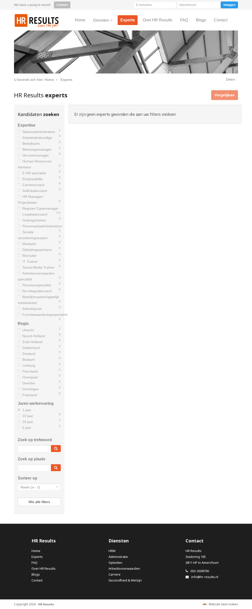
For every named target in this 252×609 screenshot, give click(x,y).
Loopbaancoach (34, 214)
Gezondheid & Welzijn (125, 580)
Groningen (30, 389)
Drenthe (28, 383)
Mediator (29, 244)
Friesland (29, 395)
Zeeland (28, 354)
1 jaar (26, 410)
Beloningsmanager (37, 149)
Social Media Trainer (38, 267)
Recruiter (29, 256)
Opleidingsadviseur (37, 250)
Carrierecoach (33, 185)
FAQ (34, 562)
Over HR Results (44, 568)
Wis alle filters (39, 502)
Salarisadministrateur (38, 132)
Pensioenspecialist (36, 285)
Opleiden (115, 562)
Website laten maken (223, 604)
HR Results (37, 21)
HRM (112, 551)
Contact (37, 580)
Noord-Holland (33, 336)
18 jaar (27, 422)
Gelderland (31, 348)
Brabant (28, 360)
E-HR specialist (34, 173)
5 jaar (26, 428)
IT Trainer (30, 261)
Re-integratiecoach (37, 291)
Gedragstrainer (34, 220)
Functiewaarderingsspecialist (44, 315)
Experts (37, 556)
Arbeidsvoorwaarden (124, 568)
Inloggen (229, 5)
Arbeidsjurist (32, 309)
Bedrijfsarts (31, 143)
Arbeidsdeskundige (37, 138)
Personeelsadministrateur (42, 226)
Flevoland (30, 371)
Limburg (28, 365)
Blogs (36, 574)
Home (36, 551)
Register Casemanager (40, 208)
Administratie (118, 556)
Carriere (115, 574)
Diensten (101, 20)
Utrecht (28, 330)
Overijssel (30, 377)
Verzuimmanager (35, 155)
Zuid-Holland (32, 342)
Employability (32, 179)
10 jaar (27, 416)
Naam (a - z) (30, 487)
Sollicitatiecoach (34, 191)
